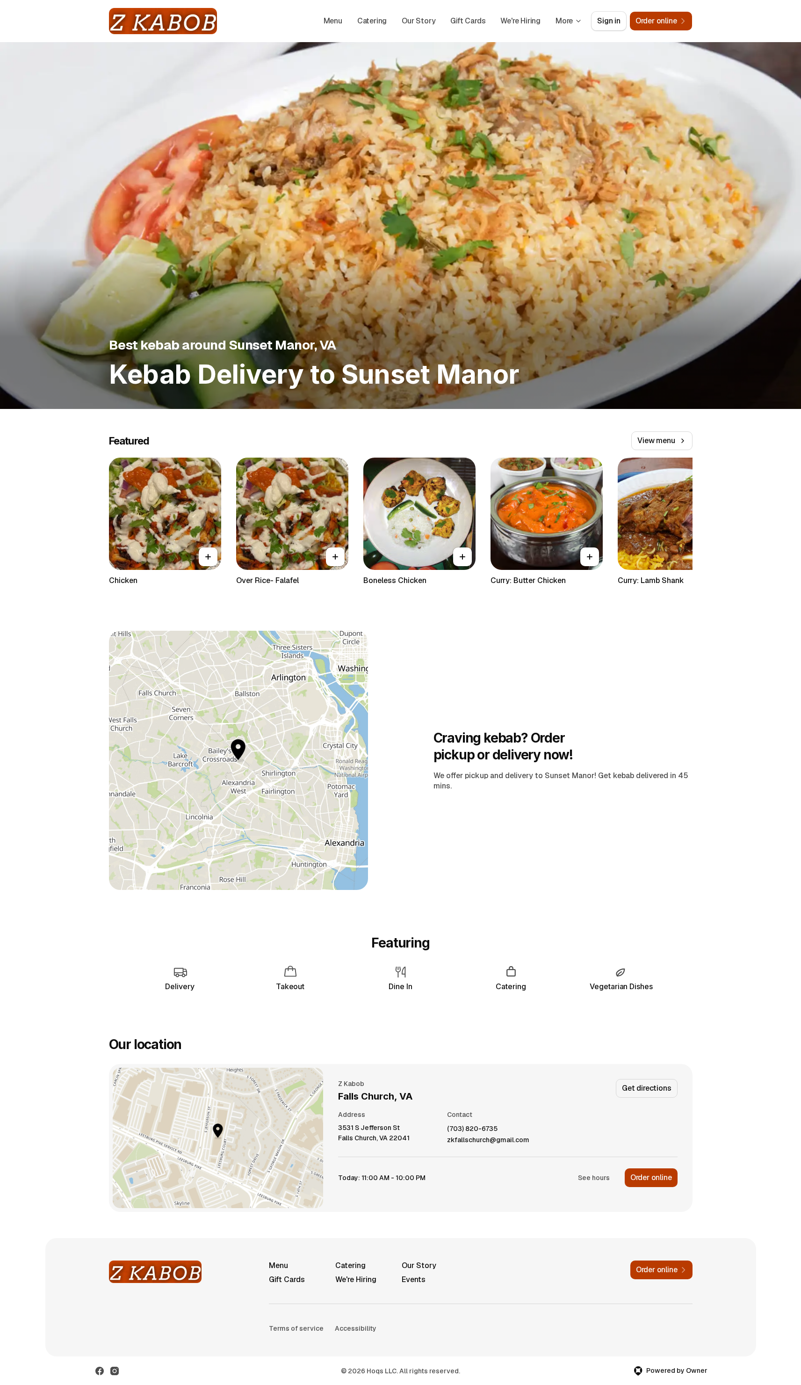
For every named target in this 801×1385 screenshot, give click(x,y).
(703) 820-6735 (472, 1128)
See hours (594, 1178)
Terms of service (296, 1328)
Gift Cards (467, 21)
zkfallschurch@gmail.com (488, 1140)
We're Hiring (520, 21)
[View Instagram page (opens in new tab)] (114, 1371)
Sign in (609, 21)
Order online (651, 1177)
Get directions (646, 1088)
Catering (372, 21)
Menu (333, 21)
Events (414, 1279)
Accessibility (355, 1328)
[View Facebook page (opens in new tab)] (99, 1371)
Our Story (418, 21)
